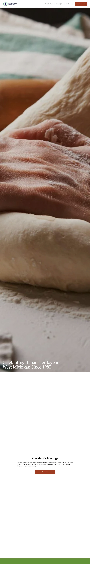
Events (57, 4)
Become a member (81, 4)
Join (61, 4)
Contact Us (66, 4)
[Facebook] (72, 4)
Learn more (45, 471)
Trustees (52, 4)
